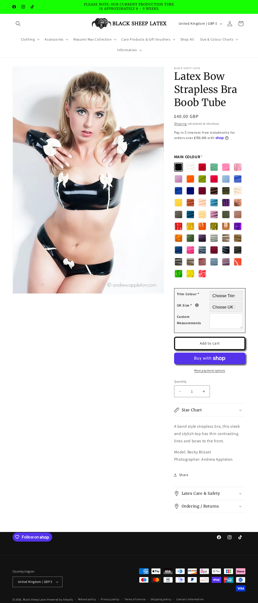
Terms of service (135, 599)
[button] (18, 23)
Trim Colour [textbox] (188, 294)
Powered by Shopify (60, 599)
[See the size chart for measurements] (197, 305)
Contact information (190, 599)
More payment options (209, 370)
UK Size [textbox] (193, 305)
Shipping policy (161, 599)
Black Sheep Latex (35, 599)
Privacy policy (110, 599)
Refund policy (87, 599)
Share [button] (183, 475)
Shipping (180, 123)
